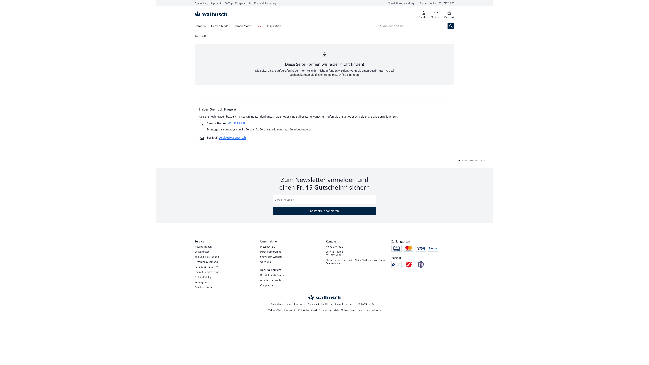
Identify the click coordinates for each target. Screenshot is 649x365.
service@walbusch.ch (232, 137)
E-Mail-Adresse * (284, 199)
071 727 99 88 (237, 123)
